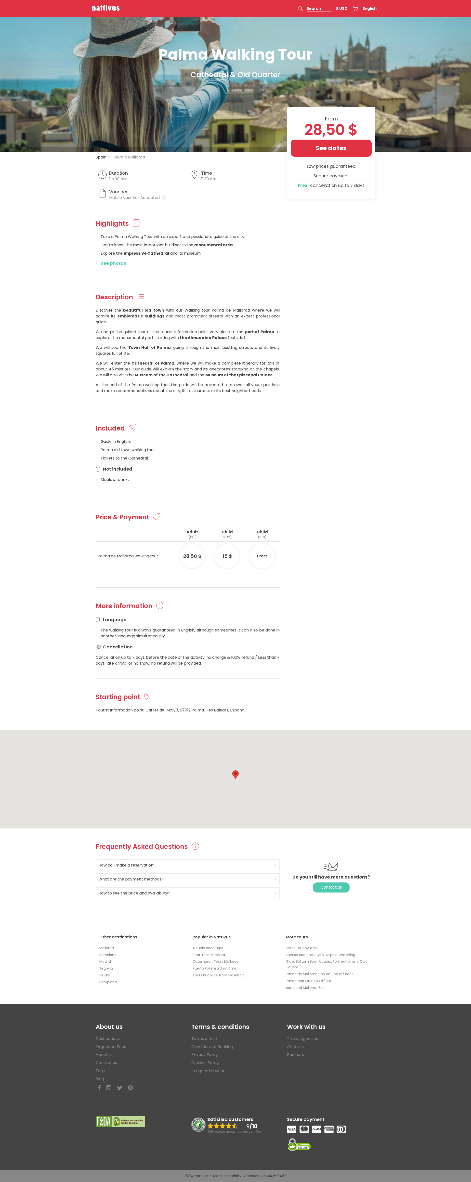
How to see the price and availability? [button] (134, 893)
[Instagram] (109, 1087)
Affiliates (295, 1047)
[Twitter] (120, 1087)
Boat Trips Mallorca (209, 954)
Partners (295, 1054)
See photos (113, 263)
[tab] (188, 865)
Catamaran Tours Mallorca (216, 961)
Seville (104, 975)
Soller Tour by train (302, 948)
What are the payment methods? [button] (131, 879)
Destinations (108, 1038)
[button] (314, 8)
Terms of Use (204, 1038)
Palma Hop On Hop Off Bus (309, 980)
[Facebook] (99, 1087)
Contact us (331, 887)
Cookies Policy (205, 1062)
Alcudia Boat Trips (208, 948)
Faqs (100, 1071)
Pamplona (108, 982)
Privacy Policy (204, 1054)
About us (104, 1054)
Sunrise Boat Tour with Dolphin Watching (320, 954)
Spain (101, 157)
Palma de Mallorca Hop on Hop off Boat (319, 974)
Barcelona (108, 954)
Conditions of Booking (212, 1047)
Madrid (105, 961)
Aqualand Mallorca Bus (305, 987)
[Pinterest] (130, 1087)
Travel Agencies (302, 1038)
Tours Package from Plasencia (219, 975)
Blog (100, 1079)
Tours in (128, 157)
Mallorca (106, 948)
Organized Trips (111, 1047)
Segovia (106, 968)
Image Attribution (208, 1071)
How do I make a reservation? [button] (127, 865)
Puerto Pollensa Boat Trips (215, 968)
